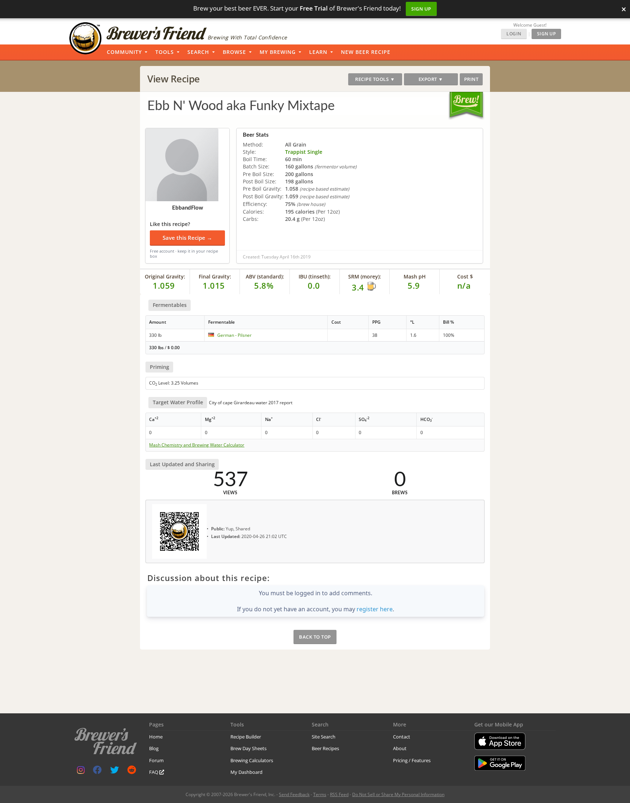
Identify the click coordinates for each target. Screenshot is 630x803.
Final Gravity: (215, 276)
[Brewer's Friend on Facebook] (97, 771)
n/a (464, 285)
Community (124, 51)
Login (513, 34)
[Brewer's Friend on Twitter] (114, 771)
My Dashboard (246, 772)
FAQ (154, 772)
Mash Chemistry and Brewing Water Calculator (196, 445)
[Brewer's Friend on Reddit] (131, 771)
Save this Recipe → (187, 237)
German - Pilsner (234, 335)
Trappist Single (303, 151)
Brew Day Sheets (248, 748)
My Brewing (278, 51)
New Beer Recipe (365, 51)
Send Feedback (294, 794)
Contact (401, 736)
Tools (164, 51)
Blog (154, 748)
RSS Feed (339, 794)
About (400, 748)
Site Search (323, 736)
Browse (234, 51)
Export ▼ (431, 79)
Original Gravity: (165, 276)
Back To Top (315, 637)
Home (156, 736)
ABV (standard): (265, 276)
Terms (319, 794)
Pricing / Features (412, 760)
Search (198, 51)
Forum (156, 760)
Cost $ (465, 276)
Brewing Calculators (251, 760)
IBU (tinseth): (315, 276)
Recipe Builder (245, 736)
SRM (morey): (364, 276)
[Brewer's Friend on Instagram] (81, 771)
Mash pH (415, 276)
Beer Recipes (325, 748)
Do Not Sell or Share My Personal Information (398, 794)
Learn (318, 51)
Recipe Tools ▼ (375, 79)
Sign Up (421, 8)
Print (471, 79)
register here (375, 609)
